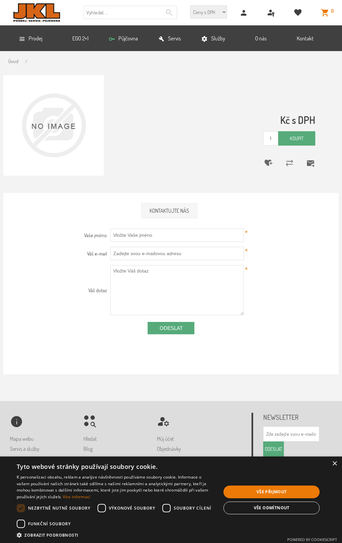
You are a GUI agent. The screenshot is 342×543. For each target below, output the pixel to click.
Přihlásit (272, 12)
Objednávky (169, 448)
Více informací (77, 497)
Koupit (297, 138)
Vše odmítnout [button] (272, 508)
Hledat (170, 12)
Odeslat (171, 328)
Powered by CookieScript (312, 539)
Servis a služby (24, 448)
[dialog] (171, 500)
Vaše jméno (95, 235)
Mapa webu (22, 438)
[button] (116, 535)
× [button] (334, 463)
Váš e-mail (97, 253)
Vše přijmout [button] (271, 492)
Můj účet (165, 438)
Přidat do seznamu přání (264, 163)
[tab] (169, 211)
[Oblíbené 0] (299, 12)
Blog (88, 448)
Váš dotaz (98, 290)
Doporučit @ (306, 163)
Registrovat (244, 12)
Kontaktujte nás (169, 210)
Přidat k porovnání (285, 163)
